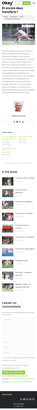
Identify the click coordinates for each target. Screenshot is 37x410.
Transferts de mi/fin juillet (24, 213)
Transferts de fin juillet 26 (23, 202)
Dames (13, 163)
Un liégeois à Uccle (21, 261)
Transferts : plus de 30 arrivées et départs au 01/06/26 (9, 139)
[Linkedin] (23, 122)
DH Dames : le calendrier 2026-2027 (23, 274)
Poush (22, 404)
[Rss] (20, 122)
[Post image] (7, 181)
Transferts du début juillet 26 (25, 249)
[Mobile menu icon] (33, 3)
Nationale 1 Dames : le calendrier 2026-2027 (22, 285)
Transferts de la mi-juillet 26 (24, 237)
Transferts (19, 163)
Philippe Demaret (7, 394)
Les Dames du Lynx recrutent (21, 226)
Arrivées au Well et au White (24, 178)
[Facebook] (14, 122)
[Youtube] (17, 122)
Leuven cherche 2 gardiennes (21, 191)
